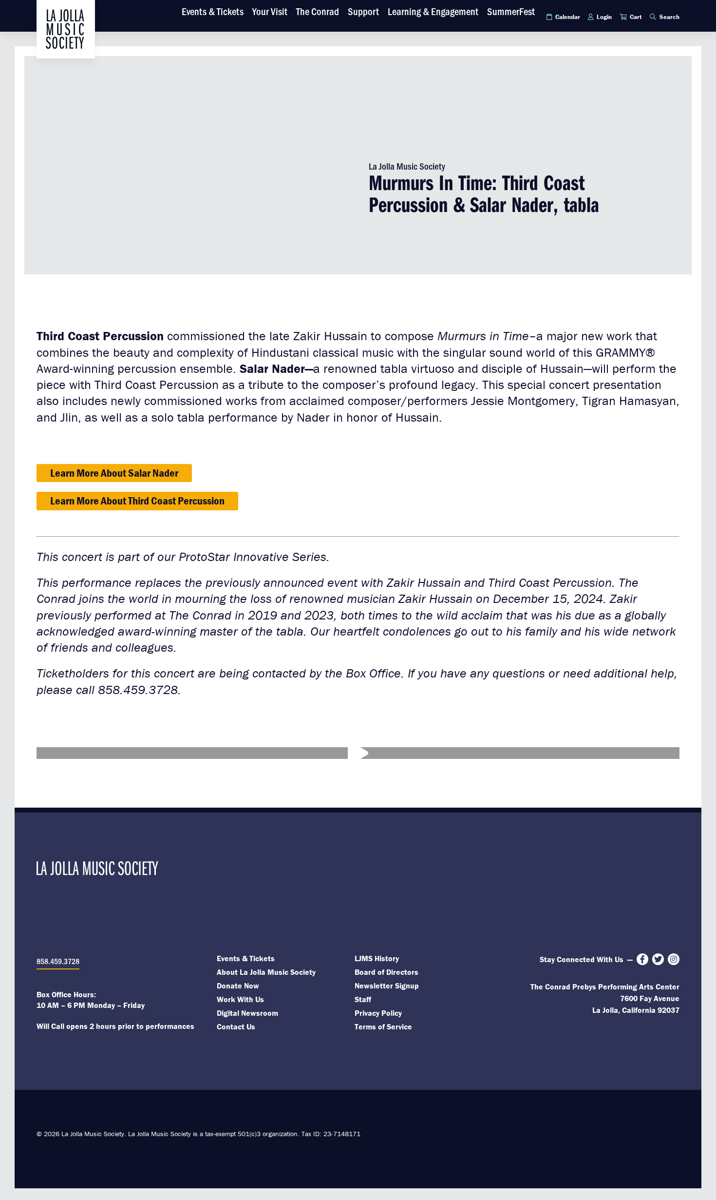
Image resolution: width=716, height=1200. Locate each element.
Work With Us (240, 999)
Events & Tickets (246, 958)
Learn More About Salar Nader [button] (114, 473)
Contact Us (236, 1026)
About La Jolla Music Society (266, 972)
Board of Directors (386, 972)
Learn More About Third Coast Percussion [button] (137, 500)
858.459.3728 (58, 961)
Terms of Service (383, 1026)
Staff (363, 999)
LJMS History (377, 958)
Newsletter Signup (387, 985)
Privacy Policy (378, 1013)
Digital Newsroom (247, 1013)
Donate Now (238, 985)
